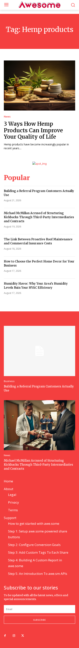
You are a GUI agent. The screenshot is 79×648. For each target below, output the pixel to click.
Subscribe (39, 619)
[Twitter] (22, 635)
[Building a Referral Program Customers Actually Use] (39, 351)
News (7, 116)
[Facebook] (5, 635)
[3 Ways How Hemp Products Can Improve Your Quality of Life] (39, 85)
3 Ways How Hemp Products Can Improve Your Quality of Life (33, 130)
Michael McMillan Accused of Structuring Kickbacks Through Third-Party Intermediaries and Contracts (39, 217)
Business (9, 381)
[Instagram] (13, 635)
